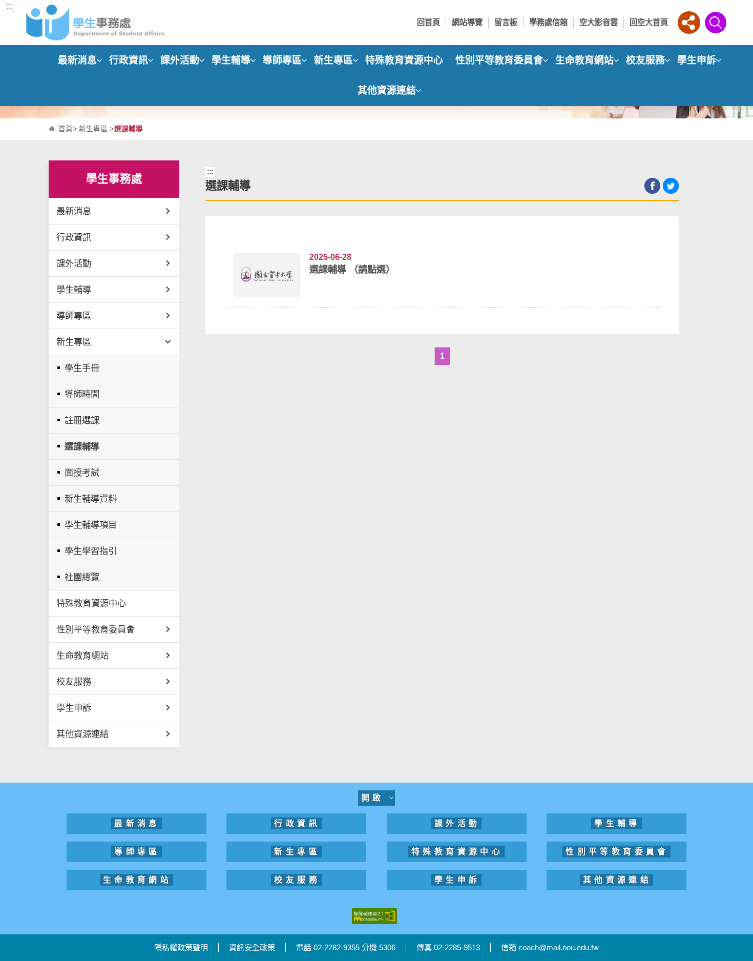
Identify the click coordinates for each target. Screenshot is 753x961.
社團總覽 (82, 577)
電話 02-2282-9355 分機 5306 (345, 947)
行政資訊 (128, 60)
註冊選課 (82, 420)
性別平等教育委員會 (499, 60)
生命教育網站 (584, 60)
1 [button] (442, 356)
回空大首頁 (649, 22)
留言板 (505, 22)
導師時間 (82, 394)
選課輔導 (82, 446)
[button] (689, 22)
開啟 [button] (375, 797)
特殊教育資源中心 (404, 60)
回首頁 (428, 22)
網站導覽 (467, 22)
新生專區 (333, 60)
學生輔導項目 (91, 525)
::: (10, 6)
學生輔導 (231, 60)
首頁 (65, 129)
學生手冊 (82, 368)
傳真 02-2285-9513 (448, 947)
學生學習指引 (91, 551)
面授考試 (82, 472)
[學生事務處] (113, 22)
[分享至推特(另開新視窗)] (671, 186)
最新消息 (77, 60)
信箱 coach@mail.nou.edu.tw (550, 947)
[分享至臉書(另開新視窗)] (652, 186)
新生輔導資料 (91, 499)
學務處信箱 (548, 22)
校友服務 (645, 60)
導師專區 (282, 60)
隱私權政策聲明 (181, 947)
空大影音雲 (598, 22)
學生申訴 (696, 60)
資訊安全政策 (252, 947)
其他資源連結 (387, 90)
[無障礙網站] (374, 915)
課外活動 (179, 60)
